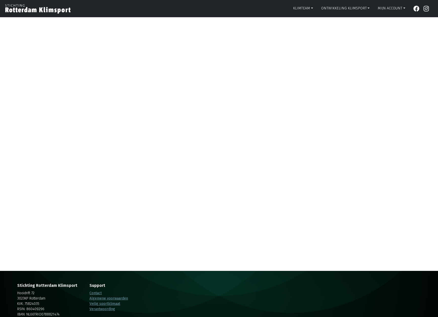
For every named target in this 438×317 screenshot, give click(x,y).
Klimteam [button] (301, 8)
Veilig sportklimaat (104, 304)
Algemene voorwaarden (108, 298)
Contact (95, 293)
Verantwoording (102, 309)
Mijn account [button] (390, 8)
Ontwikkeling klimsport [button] (344, 8)
